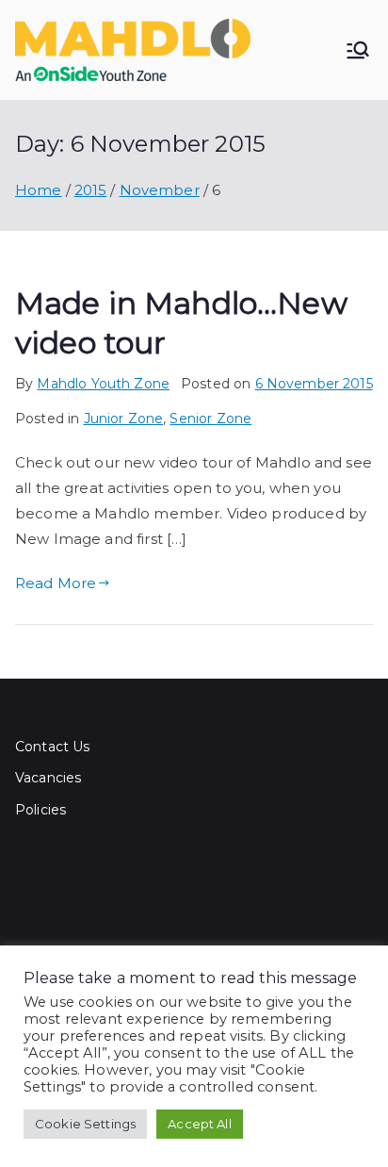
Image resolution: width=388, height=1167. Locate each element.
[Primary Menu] (358, 50)
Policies (40, 809)
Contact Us (52, 746)
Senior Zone (210, 418)
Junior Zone (124, 418)
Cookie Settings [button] (85, 1123)
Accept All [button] (200, 1123)
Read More (55, 583)
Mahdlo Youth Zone (103, 383)
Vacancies (48, 777)
